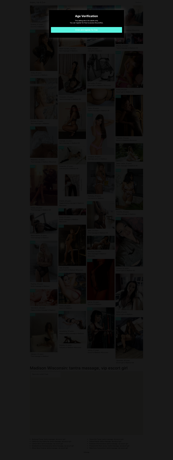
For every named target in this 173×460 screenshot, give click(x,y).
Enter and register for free (86, 30)
